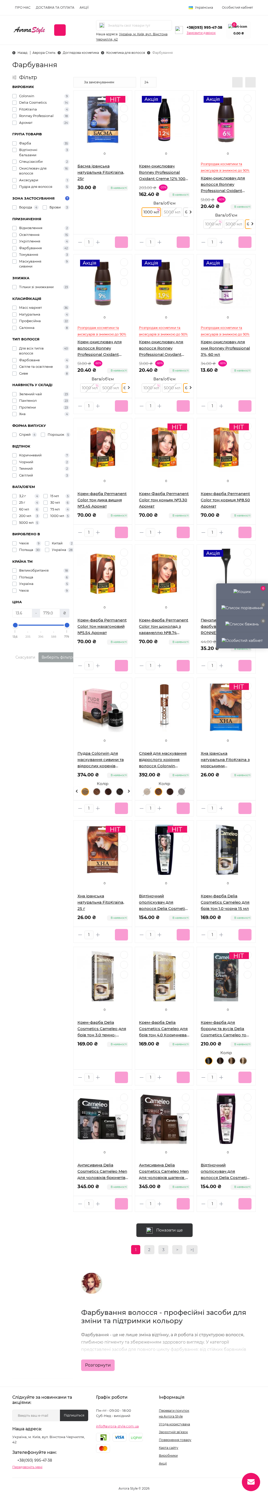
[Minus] (80, 242)
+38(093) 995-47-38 (204, 27)
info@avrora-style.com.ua (117, 1426)
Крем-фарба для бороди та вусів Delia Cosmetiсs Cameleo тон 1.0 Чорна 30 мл (225, 1029)
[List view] (237, 82)
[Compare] (124, 446)
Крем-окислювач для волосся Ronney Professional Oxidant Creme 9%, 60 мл (99, 348)
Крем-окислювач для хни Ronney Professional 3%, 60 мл (225, 348)
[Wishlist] (124, 436)
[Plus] (97, 242)
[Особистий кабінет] (242, 640)
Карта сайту (168, 1448)
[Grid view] (250, 82)
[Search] (102, 25)
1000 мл (151, 212)
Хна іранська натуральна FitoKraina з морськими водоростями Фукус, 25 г (225, 760)
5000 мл (172, 212)
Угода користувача (174, 1424)
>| (192, 1249)
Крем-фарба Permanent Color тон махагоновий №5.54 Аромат (102, 626)
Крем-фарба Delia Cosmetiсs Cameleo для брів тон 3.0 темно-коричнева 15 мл (101, 1029)
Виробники (168, 1455)
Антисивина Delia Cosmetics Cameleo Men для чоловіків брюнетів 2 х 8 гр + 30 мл (102, 1172)
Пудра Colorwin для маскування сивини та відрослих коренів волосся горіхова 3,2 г (100, 760)
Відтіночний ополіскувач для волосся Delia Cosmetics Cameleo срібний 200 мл (164, 902)
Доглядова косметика (81, 53)
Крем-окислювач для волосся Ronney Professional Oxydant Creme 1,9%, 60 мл (161, 348)
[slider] (15, 625)
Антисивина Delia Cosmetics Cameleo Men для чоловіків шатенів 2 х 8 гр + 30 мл (164, 1172)
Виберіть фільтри (58, 657)
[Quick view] (124, 426)
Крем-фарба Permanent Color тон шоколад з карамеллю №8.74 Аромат (163, 627)
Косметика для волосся (125, 53)
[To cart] (121, 242)
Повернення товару (175, 1440)
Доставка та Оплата (55, 7)
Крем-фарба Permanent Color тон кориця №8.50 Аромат (225, 500)
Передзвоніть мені (27, 1467)
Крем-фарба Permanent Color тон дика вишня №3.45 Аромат (102, 500)
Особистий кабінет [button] (237, 7)
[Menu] (60, 30)
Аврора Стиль (43, 53)
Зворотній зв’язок (173, 1432)
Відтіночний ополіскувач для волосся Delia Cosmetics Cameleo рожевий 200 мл (226, 1172)
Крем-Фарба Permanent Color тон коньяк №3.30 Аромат (164, 500)
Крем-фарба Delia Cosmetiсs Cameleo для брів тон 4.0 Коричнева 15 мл (163, 1029)
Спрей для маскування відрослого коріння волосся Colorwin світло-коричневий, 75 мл (163, 760)
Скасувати (25, 657)
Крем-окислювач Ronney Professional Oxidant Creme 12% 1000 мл (163, 173)
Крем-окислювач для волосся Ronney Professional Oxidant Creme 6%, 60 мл (223, 185)
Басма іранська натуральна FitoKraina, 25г (100, 172)
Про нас (23, 7)
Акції (84, 7)
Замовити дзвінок (201, 33)
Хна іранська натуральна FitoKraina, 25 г (100, 902)
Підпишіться (74, 1415)
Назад (22, 53)
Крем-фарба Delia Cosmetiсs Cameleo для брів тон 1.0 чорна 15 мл (225, 902)
